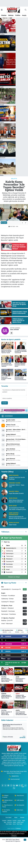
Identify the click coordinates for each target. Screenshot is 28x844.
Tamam (14, 836)
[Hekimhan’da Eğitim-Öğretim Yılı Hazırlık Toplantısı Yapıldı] (7, 345)
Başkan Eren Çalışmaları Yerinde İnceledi (6, 378)
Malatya (10, 15)
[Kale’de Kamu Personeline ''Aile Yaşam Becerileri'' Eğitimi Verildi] (14, 212)
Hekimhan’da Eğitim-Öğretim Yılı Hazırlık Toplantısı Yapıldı (6, 351)
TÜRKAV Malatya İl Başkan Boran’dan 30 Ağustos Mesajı (6, 697)
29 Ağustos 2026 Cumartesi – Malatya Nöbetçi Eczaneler (21, 697)
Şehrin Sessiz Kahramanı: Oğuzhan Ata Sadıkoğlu (16, 501)
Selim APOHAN (14, 329)
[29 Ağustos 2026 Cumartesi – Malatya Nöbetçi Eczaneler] (21, 688)
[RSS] (14, 788)
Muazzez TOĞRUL (14, 491)
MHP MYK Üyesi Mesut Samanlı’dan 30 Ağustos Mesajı (6, 680)
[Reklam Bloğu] (14, 410)
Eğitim (14, 822)
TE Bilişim (18, 828)
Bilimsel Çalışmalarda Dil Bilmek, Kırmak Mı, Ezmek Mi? (17, 517)
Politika (17, 15)
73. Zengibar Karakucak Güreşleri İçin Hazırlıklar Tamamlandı (21, 351)
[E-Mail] (11, 333)
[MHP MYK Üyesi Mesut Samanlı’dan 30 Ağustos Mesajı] (7, 671)
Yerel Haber (9, 824)
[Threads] (20, 785)
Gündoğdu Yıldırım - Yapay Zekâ (16, 485)
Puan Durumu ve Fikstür (7, 806)
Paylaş (4, 222)
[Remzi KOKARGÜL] (4, 477)
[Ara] (25, 10)
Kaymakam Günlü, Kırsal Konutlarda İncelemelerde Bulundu (20, 378)
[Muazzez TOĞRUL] (4, 492)
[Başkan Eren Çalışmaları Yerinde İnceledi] (7, 372)
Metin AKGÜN (13, 505)
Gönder (4, 403)
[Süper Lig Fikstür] (26, 583)
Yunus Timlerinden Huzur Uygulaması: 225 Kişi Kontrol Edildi (21, 713)
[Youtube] (17, 785)
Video (15, 817)
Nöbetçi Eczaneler (5, 796)
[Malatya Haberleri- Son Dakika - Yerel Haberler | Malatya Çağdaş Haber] (13, 9)
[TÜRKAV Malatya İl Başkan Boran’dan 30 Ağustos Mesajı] (7, 688)
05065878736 (15, 776)
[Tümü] (26, 471)
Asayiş (24, 15)
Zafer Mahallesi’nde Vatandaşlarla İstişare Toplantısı (6, 365)
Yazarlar (22, 817)
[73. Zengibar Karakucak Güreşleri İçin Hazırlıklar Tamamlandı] (21, 345)
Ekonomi (9, 822)
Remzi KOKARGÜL (14, 475)
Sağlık (18, 693)
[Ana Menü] (1, 10)
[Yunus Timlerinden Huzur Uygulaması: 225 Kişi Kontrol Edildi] (21, 705)
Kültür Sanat (20, 822)
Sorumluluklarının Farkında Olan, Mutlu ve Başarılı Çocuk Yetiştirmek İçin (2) (17, 508)
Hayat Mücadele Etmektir (16, 493)
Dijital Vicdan (12, 524)
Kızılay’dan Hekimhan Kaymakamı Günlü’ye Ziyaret (20, 365)
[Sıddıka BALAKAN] (4, 523)
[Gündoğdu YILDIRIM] (4, 484)
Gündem (3, 15)
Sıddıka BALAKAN (14, 522)
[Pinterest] (8, 785)
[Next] (22, 785)
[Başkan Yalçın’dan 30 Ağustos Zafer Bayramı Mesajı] (7, 705)
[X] (5, 785)
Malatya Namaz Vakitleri (7, 801)
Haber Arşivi (20, 810)
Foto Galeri (8, 817)
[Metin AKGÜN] (4, 507)
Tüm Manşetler (20, 805)
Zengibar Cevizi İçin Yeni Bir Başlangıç (17, 478)
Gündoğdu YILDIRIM (14, 483)
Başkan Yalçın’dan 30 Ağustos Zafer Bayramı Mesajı (6, 713)
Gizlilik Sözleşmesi (5, 836)
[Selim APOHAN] (5, 330)
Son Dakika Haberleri (6, 810)
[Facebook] (2, 785)
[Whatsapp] (25, 785)
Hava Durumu (20, 795)
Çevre (17, 677)
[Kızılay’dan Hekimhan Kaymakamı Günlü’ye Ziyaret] (21, 359)
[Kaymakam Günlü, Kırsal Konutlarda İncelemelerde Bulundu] (21, 372)
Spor (5, 822)
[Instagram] (11, 785)
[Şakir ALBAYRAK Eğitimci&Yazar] (4, 515)
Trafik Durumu (20, 800)
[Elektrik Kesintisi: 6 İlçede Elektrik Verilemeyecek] (21, 671)
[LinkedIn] (14, 785)
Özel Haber (19, 824)
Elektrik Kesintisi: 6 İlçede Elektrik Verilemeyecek (20, 680)
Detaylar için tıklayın (14, 577)
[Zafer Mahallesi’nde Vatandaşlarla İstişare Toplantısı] (7, 359)
